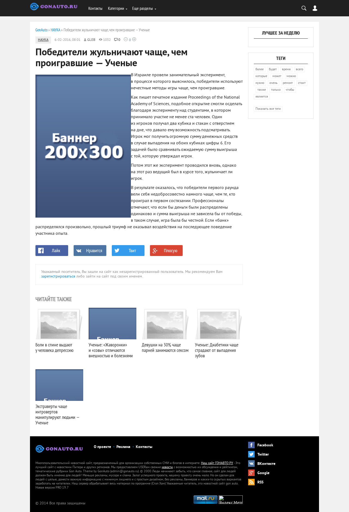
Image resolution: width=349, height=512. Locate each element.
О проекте (102, 447)
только (276, 90)
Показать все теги (268, 109)
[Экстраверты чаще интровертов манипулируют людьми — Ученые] (59, 385)
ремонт (288, 83)
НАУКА (43, 40)
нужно (259, 83)
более (259, 70)
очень (273, 83)
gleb (91, 40)
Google (263, 473)
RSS (260, 482)
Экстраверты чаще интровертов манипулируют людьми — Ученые (57, 414)
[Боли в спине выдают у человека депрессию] (59, 323)
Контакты (95, 8)
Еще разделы (142, 8)
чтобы (290, 90)
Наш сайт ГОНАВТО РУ (217, 463)
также (261, 90)
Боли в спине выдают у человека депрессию (54, 347)
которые (261, 76)
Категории (116, 8)
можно (291, 76)
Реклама (123, 447)
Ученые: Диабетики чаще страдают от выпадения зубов (216, 350)
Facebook (265, 445)
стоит (302, 83)
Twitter (263, 454)
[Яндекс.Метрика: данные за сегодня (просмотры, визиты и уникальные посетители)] (231, 499)
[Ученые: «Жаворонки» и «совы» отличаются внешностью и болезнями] (112, 323)
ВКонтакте (266, 464)
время (286, 70)
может (276, 76)
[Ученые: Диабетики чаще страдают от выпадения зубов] (219, 323)
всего (299, 70)
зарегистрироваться (58, 276)
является (261, 97)
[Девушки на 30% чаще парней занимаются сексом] (165, 323)
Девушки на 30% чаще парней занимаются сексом (165, 347)
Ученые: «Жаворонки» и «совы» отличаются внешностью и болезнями (111, 350)
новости (167, 467)
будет (273, 70)
